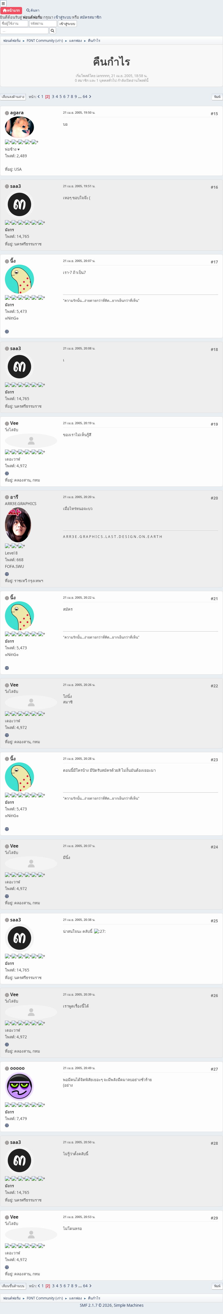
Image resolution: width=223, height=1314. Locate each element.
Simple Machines (128, 1305)
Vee (14, 423)
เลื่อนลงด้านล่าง (13, 97)
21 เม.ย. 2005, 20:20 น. (79, 497)
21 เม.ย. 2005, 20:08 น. (79, 348)
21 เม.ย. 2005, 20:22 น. (79, 597)
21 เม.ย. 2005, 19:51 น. (79, 186)
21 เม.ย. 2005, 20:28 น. (79, 758)
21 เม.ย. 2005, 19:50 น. (79, 112)
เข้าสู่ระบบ (62, 17)
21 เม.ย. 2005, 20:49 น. (79, 1068)
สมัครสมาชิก (90, 17)
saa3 (15, 186)
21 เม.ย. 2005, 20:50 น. (79, 1142)
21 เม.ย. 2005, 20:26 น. (79, 684)
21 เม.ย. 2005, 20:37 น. (79, 846)
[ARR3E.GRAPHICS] (7, 574)
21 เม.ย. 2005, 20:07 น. (79, 260)
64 (85, 96)
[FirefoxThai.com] (7, 1125)
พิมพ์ (217, 97)
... (80, 96)
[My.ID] (7, 331)
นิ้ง (13, 261)
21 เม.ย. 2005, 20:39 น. (79, 994)
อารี (14, 497)
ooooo (17, 1068)
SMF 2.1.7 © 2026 (96, 1305)
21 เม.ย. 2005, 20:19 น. (79, 423)
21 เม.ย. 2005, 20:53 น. (79, 1217)
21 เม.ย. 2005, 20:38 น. (79, 919)
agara (17, 112)
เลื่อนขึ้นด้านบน (13, 1286)
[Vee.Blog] (7, 473)
